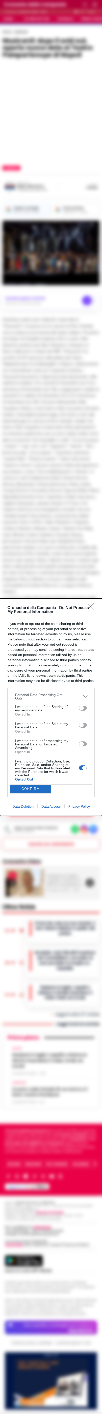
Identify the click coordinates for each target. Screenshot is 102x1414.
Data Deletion (23, 806)
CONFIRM (31, 789)
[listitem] (51, 696)
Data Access (51, 806)
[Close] (92, 608)
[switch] (83, 708)
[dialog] (51, 707)
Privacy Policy (79, 806)
